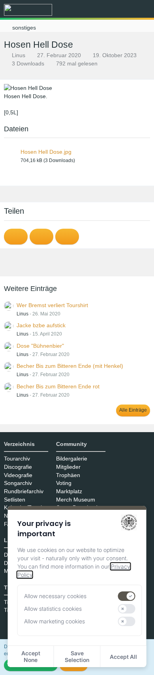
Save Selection (77, 656)
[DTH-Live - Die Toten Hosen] (28, 10)
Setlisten (14, 499)
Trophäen (68, 475)
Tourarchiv (17, 458)
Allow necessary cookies (55, 596)
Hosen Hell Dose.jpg (46, 152)
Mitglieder (68, 467)
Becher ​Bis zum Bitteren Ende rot (58, 386)
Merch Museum (75, 499)
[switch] (126, 596)
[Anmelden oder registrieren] (124, 10)
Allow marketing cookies (54, 621)
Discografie (18, 467)
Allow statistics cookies (53, 608)
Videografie (18, 475)
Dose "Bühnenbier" (40, 346)
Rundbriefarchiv (23, 491)
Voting (63, 483)
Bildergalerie (71, 458)
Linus (18, 55)
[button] (104, 10)
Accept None (30, 656)
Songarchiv (18, 483)
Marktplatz (69, 491)
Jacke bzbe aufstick (41, 325)
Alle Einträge (133, 410)
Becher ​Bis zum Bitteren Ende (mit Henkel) (70, 366)
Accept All (123, 656)
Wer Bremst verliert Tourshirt (52, 305)
